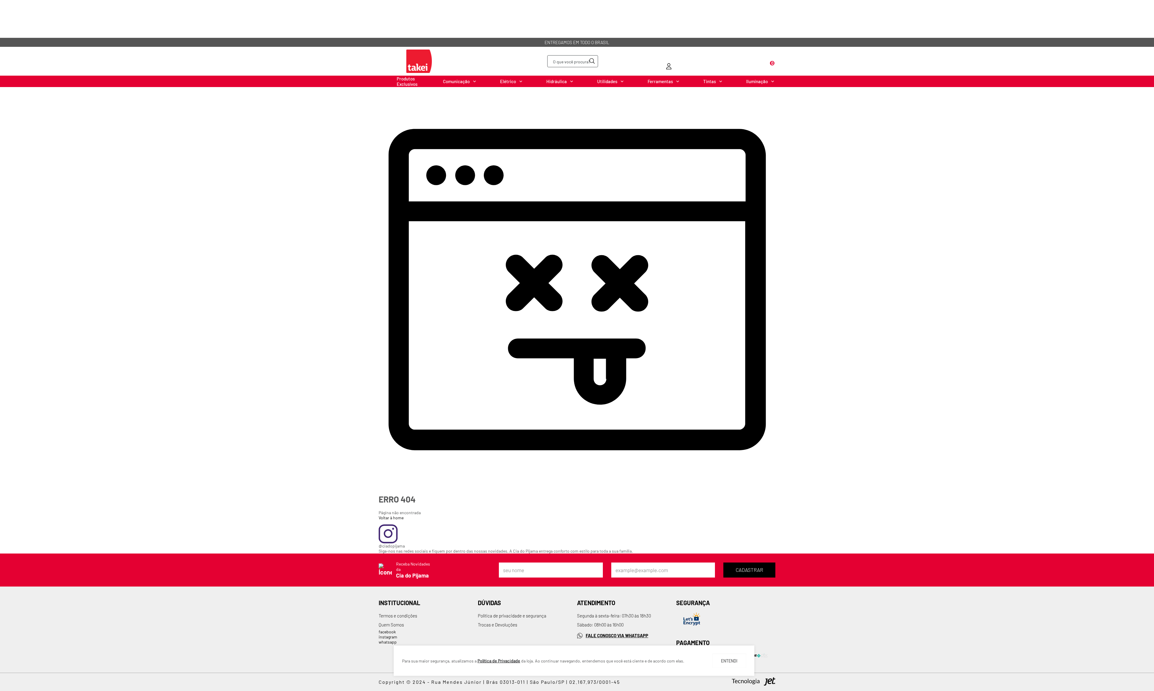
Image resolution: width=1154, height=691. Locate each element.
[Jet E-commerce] (753, 682)
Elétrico (508, 81)
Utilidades (607, 81)
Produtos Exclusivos (407, 81)
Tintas (709, 81)
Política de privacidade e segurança (512, 615)
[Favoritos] (719, 61)
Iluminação (757, 81)
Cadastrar (749, 570)
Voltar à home (391, 517)
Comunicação (456, 81)
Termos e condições (398, 615)
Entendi (729, 660)
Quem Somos (391, 624)
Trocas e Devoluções (497, 624)
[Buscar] (592, 61)
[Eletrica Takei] (419, 61)
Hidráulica (556, 81)
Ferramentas (660, 81)
